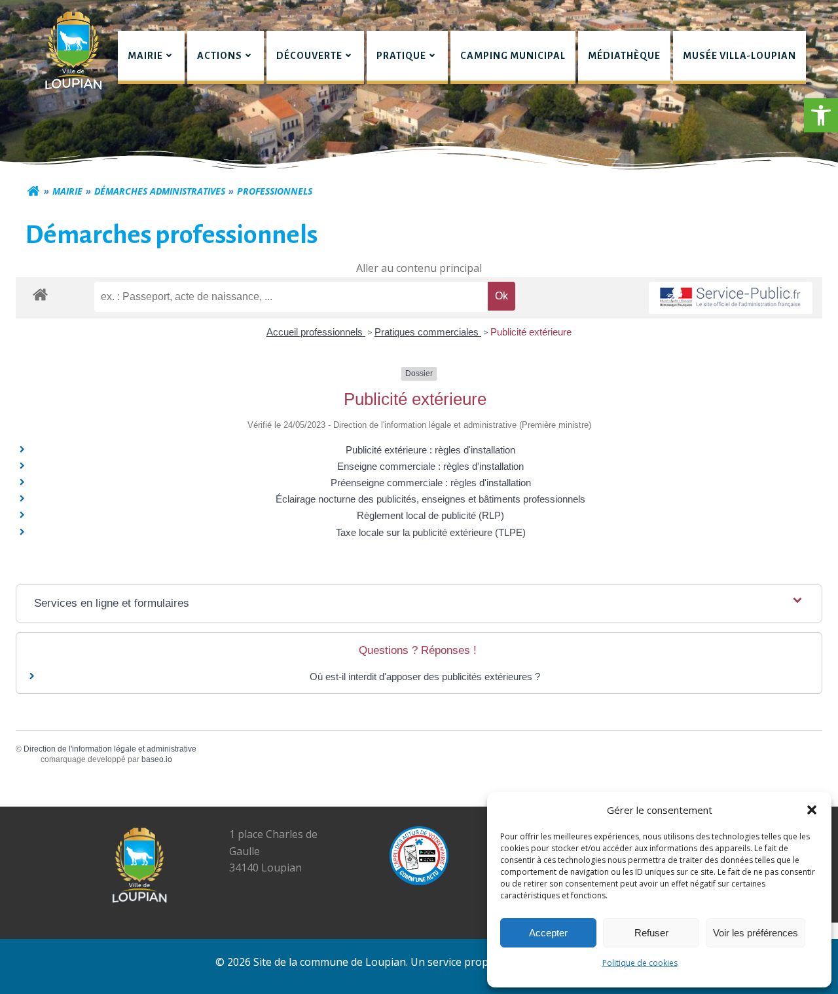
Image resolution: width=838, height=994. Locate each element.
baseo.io (156, 759)
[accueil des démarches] (40, 294)
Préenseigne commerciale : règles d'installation (431, 482)
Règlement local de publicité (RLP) (430, 515)
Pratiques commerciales (427, 331)
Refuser (651, 932)
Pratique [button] (401, 55)
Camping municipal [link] (513, 55)
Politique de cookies (640, 962)
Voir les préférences (755, 932)
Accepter (548, 932)
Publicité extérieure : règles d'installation (430, 449)
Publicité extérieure (531, 331)
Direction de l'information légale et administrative (110, 749)
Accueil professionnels (315, 331)
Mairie (67, 191)
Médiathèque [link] (624, 55)
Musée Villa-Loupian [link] (739, 55)
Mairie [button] (145, 55)
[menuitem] (151, 57)
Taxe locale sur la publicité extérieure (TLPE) (431, 532)
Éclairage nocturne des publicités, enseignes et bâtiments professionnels (430, 499)
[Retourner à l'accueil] (33, 191)
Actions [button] (219, 55)
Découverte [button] (309, 55)
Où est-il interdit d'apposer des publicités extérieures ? (425, 676)
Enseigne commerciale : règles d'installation (430, 466)
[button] (821, 115)
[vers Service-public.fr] (730, 298)
